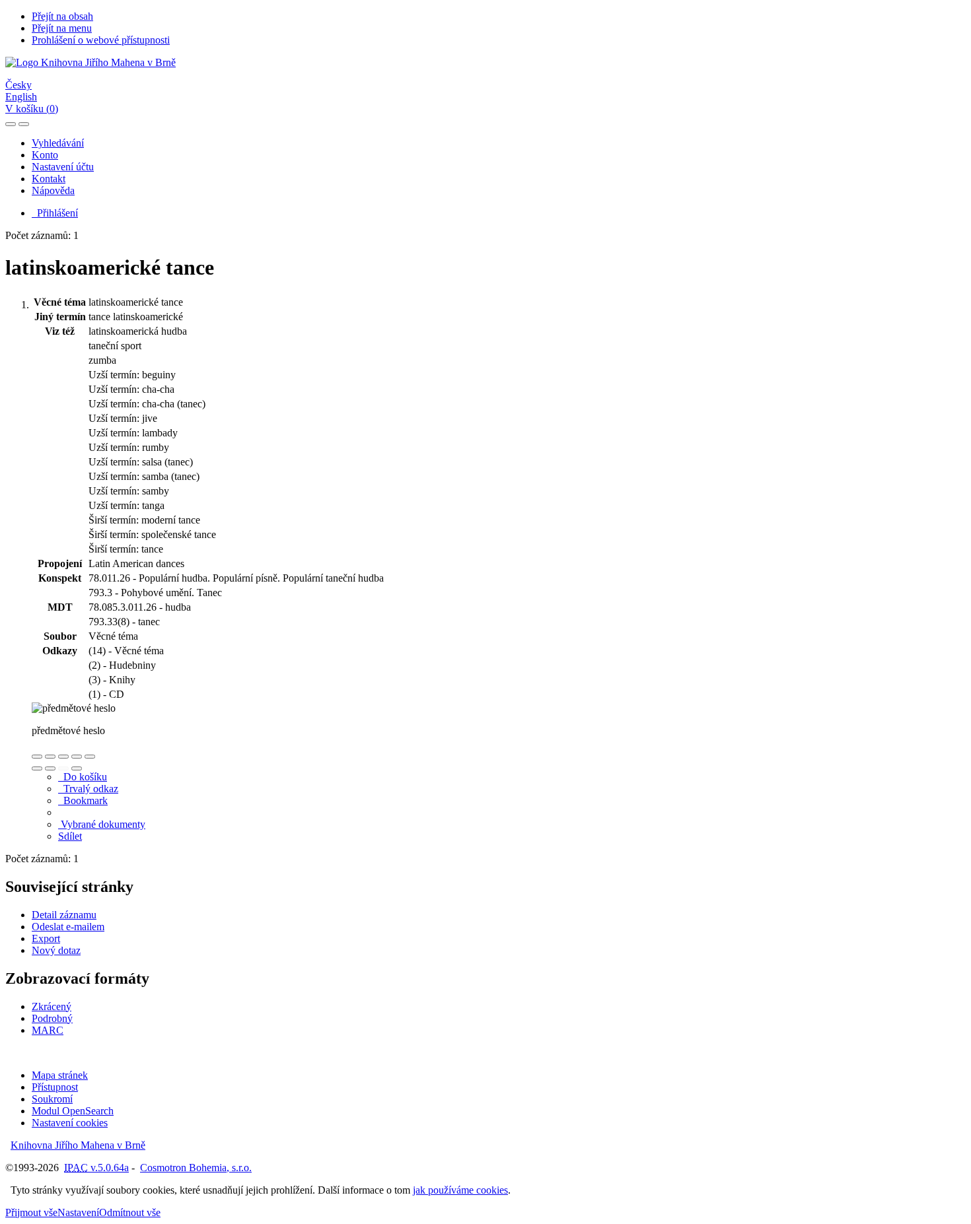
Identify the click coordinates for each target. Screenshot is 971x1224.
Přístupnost (55, 1087)
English (21, 96)
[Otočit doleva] (37, 768)
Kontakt (48, 178)
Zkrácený (51, 1006)
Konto (45, 154)
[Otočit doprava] (50, 768)
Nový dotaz (56, 950)
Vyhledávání (58, 143)
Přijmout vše (31, 1212)
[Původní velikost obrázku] (63, 757)
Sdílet (70, 836)
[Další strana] (76, 768)
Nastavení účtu (63, 166)
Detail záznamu (64, 914)
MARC (47, 1030)
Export (46, 938)
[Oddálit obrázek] (50, 757)
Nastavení (78, 1212)
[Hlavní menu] (23, 124)
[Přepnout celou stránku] (76, 757)
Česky (18, 84)
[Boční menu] (10, 124)
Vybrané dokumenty (101, 824)
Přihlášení (55, 213)
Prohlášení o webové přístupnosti (101, 40)
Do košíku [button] (82, 776)
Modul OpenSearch (73, 1110)
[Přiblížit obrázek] (37, 757)
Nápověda (53, 190)
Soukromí (52, 1099)
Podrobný (52, 1018)
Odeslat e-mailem (68, 926)
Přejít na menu (62, 28)
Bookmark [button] (83, 800)
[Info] (90, 757)
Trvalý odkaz (88, 788)
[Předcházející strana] (63, 768)
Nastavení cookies (70, 1122)
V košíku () (31, 108)
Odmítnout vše (130, 1212)
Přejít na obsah (62, 16)
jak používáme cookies (460, 1190)
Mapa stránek (60, 1075)
